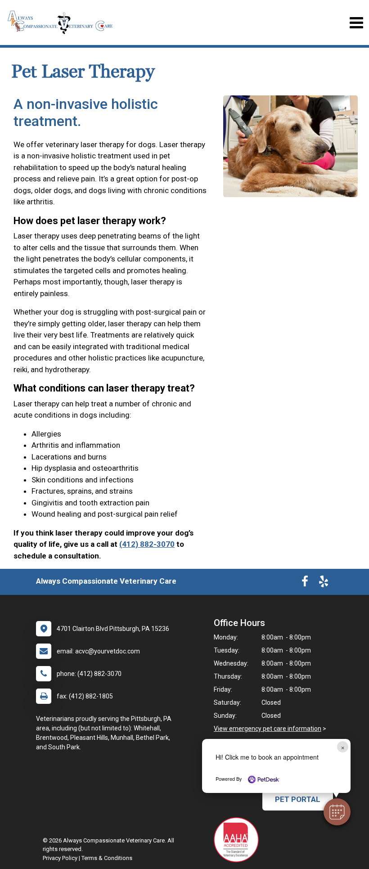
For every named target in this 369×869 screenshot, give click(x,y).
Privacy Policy (60, 858)
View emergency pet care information (267, 728)
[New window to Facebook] (305, 583)
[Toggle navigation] (356, 23)
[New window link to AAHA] (238, 839)
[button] (337, 811)
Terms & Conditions (106, 858)
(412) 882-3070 (147, 544)
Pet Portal (297, 799)
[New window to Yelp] (323, 583)
